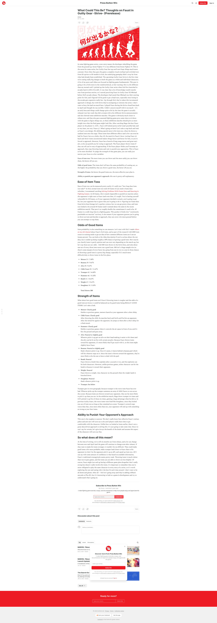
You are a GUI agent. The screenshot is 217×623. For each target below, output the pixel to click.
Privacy (107, 611)
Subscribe (203, 3)
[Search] (192, 3)
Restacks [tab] (88, 521)
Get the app (116, 615)
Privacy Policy (121, 573)
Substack (100, 619)
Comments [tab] (82, 521)
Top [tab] (80, 542)
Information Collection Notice (108, 573)
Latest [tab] (84, 542)
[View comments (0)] (83, 22)
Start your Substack (104, 615)
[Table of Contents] (2, 311)
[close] (124, 546)
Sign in (212, 3)
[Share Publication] (196, 3)
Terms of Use (116, 571)
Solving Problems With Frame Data (114, 191)
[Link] (75, 181)
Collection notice (119, 611)
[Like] (79, 22)
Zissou (79, 17)
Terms (112, 611)
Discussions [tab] (90, 542)
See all (81, 585)
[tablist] (85, 521)
